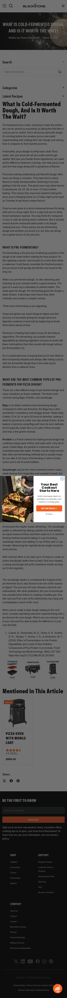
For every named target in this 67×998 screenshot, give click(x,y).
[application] (57, 988)
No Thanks (49, 514)
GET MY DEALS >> (49, 508)
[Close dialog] (62, 478)
